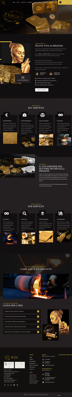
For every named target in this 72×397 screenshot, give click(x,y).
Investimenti (26, 121)
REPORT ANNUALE (33, 383)
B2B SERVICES (29, 2)
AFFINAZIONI (43, 219)
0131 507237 (47, 373)
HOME (14, 2)
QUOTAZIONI (45, 2)
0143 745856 (47, 375)
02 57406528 (47, 359)
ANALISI (24, 219)
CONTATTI (51, 2)
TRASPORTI (61, 219)
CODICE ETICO (32, 379)
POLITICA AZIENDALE (33, 381)
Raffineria (7, 121)
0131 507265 (47, 374)
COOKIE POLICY (32, 375)
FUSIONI (60, 121)
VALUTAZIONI (44, 121)
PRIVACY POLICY (33, 377)
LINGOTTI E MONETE (37, 2)
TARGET (17, 2)
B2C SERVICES (23, 2)
